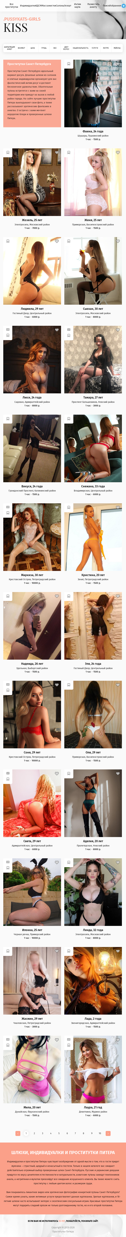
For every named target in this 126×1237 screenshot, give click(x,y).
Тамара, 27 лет (93, 397)
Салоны (60, 5)
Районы (117, 48)
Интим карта (77, 5)
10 (100, 1133)
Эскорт (67, 5)
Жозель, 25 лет (32, 220)
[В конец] (108, 1133)
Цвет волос (66, 48)
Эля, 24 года (93, 664)
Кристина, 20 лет (93, 575)
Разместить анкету (93, 5)
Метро (106, 48)
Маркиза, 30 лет (32, 575)
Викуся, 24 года (32, 486)
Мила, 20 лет (32, 1107)
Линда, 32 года (93, 930)
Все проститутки (11, 5)
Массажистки (49, 5)
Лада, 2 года (93, 1019)
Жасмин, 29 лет (32, 1019)
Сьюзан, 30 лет (93, 309)
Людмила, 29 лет (32, 309)
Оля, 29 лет (93, 752)
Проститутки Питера (63, 1231)
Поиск (106, 5)
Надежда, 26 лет (32, 664)
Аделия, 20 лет (93, 841)
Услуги (95, 48)
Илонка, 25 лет (32, 930)
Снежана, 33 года (93, 486)
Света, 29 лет (32, 841)
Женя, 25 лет (93, 220)
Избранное (115, 5)
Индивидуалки (28, 5)
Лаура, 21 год (93, 1107)
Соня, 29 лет (32, 752)
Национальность (80, 48)
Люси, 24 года (32, 397)
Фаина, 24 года (93, 131)
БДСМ (39, 5)
